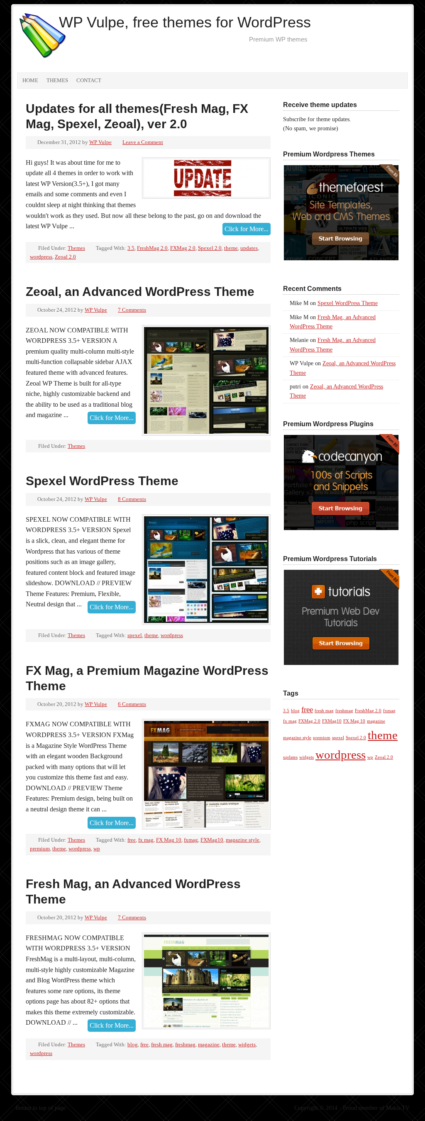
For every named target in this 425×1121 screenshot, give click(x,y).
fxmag (191, 840)
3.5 (130, 248)
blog (132, 1044)
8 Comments (132, 499)
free (131, 840)
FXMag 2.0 (182, 248)
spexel (134, 635)
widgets (247, 1044)
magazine (209, 1044)
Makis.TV (398, 1108)
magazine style (242, 840)
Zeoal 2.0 (65, 257)
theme (231, 248)
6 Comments (132, 704)
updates (249, 248)
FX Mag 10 (168, 840)
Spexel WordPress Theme (102, 481)
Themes (57, 80)
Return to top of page (40, 1108)
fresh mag (162, 1044)
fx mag (146, 840)
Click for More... (247, 228)
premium (40, 848)
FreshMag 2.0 (152, 248)
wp (96, 848)
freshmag (185, 1044)
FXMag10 (211, 840)
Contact (88, 80)
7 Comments (132, 310)
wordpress (41, 257)
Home (30, 80)
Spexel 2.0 (210, 248)
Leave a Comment (142, 142)
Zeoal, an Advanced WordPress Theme (140, 291)
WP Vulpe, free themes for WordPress (185, 22)
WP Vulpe (100, 142)
